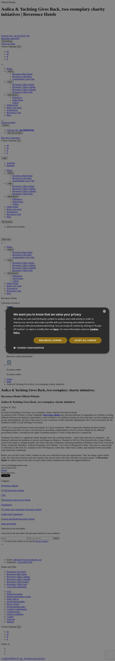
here (56, 329)
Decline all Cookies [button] (50, 340)
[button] (28, 347)
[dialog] (57, 330)
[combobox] (104, 311)
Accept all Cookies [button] (85, 340)
